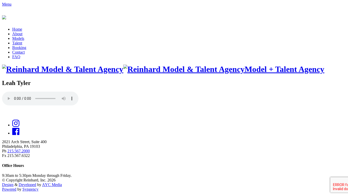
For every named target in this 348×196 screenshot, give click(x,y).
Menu (6, 4)
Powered (9, 189)
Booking (19, 47)
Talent (17, 43)
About (17, 34)
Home (17, 29)
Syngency (30, 189)
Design (8, 184)
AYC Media (52, 184)
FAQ (16, 57)
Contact (18, 52)
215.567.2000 (18, 151)
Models (18, 38)
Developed (27, 184)
